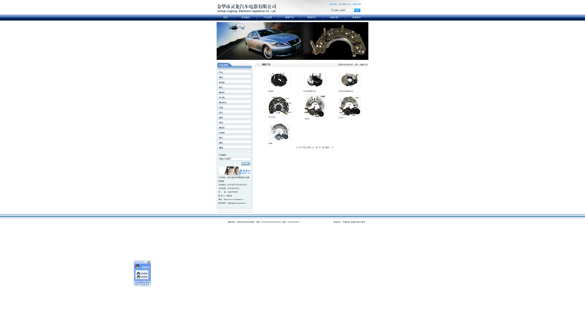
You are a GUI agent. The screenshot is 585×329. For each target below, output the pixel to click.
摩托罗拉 (223, 102)
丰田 (221, 123)
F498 (270, 143)
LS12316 (271, 117)
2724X (341, 118)
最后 (327, 147)
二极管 (222, 133)
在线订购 (334, 17)
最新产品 (289, 17)
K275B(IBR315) (309, 91)
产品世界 (268, 17)
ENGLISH (357, 4)
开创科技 (346, 222)
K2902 (270, 91)
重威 (221, 148)
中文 (349, 4)
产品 (221, 72)
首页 (225, 17)
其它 (221, 138)
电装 (221, 118)
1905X (307, 119)
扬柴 (221, 143)
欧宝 (221, 87)
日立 (221, 112)
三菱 (221, 107)
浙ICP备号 (361, 222)
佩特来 (222, 92)
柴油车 (222, 128)
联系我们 (356, 17)
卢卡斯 (222, 97)
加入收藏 (342, 4)
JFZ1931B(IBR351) (346, 91)
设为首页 (333, 4)
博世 (221, 77)
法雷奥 (222, 82)
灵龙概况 (245, 17)
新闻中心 (312, 17)
